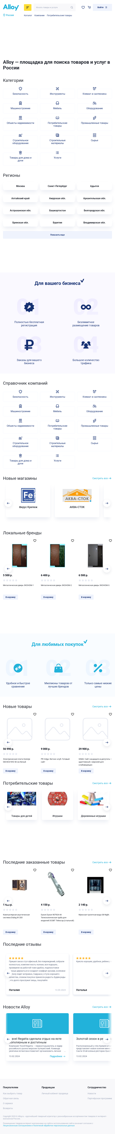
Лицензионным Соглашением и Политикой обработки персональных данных (39, 1125)
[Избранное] (83, 7)
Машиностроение (20, 108)
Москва (20, 186)
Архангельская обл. (94, 198)
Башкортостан (57, 210)
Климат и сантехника (94, 93)
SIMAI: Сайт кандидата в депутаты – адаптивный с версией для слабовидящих (95, 762)
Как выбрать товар (12, 1093)
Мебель (57, 108)
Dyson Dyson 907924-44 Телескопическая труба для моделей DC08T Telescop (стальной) (57, 918)
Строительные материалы (57, 142)
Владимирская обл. (94, 222)
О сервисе (8, 1103)
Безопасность (20, 93)
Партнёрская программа (100, 1098)
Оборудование (94, 108)
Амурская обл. (57, 198)
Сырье (94, 140)
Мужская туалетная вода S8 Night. (94, 915)
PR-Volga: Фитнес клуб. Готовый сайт (55, 760)
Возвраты (8, 1108)
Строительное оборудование (20, 142)
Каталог (28, 15)
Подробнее (56, 1056)
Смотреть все (100, 478)
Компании (39, 15)
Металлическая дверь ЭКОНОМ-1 (18, 585)
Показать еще (57, 235)
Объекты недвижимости (20, 123)
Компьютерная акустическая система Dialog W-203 (16, 916)
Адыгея (94, 186)
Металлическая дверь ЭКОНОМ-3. (94, 585)
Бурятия (57, 222)
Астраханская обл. (20, 210)
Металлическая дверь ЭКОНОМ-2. (56, 585)
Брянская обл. (20, 222)
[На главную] (12, 7)
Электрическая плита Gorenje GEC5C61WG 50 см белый (16, 760)
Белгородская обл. (94, 210)
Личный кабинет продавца (55, 1093)
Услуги (57, 157)
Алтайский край (20, 198)
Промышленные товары (94, 123)
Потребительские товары (59, 15)
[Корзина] (89, 7)
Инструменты (57, 93)
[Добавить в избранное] (34, 540)
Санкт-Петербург (57, 186)
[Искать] (71, 7)
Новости (92, 1093)
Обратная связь (11, 1098)
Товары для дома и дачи (20, 159)
